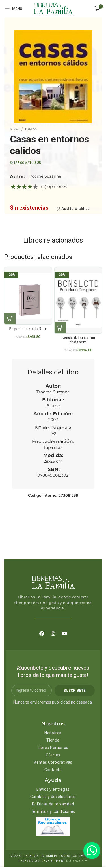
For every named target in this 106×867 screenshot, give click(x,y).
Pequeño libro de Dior (28, 328)
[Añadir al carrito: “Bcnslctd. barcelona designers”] (60, 327)
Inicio (14, 129)
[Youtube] (64, 633)
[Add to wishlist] (50, 276)
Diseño (31, 129)
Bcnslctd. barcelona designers (78, 339)
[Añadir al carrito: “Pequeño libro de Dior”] (10, 318)
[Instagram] (53, 633)
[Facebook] (42, 633)
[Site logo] (53, 8)
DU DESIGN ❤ (76, 861)
